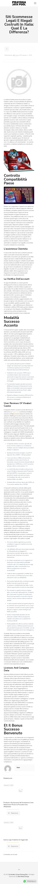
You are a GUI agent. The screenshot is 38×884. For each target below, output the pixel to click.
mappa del (15, 412)
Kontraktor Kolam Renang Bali (18, 874)
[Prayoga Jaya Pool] (19, 3)
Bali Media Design (23, 877)
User (16, 55)
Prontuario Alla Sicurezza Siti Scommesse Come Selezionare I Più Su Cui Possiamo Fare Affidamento (18, 805)
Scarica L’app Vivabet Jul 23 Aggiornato (15, 840)
